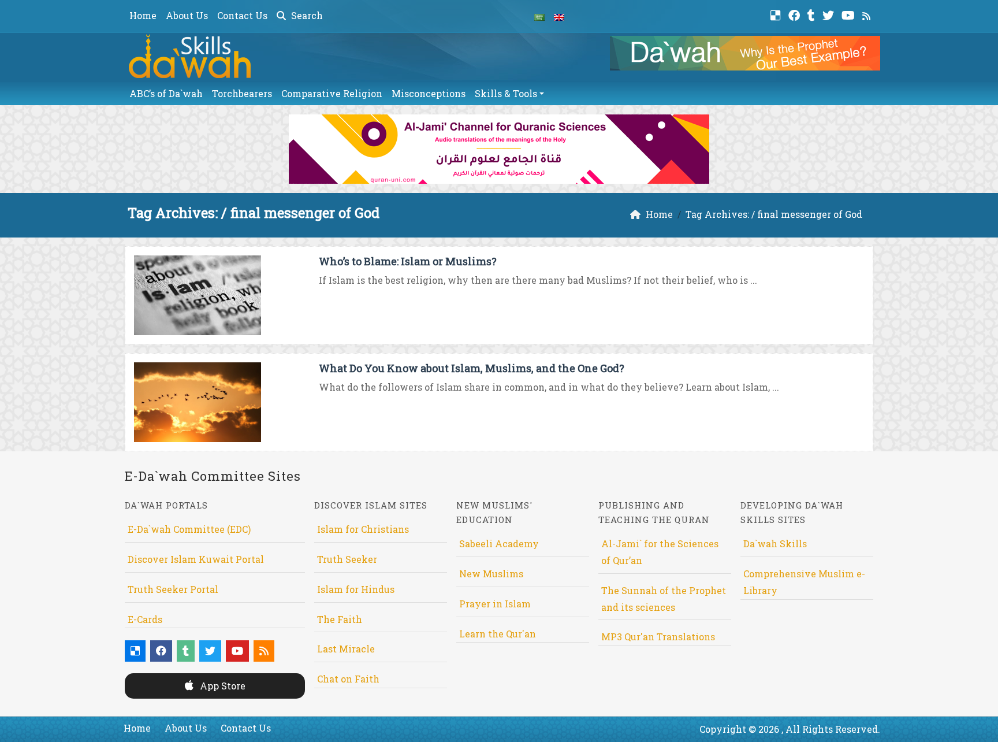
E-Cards (145, 619)
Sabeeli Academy (499, 543)
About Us (187, 15)
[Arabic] (539, 16)
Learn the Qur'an (497, 634)
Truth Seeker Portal (173, 589)
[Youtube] (849, 14)
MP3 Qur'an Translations (658, 636)
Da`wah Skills (775, 543)
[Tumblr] (812, 14)
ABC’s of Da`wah (166, 93)
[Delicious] (777, 14)
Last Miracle (346, 649)
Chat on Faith (348, 679)
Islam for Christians (363, 529)
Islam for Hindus (355, 589)
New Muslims (491, 573)
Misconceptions (429, 93)
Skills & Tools (506, 93)
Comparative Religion (331, 93)
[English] (559, 16)
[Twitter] (829, 14)
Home (143, 15)
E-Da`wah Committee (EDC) (189, 529)
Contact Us (242, 15)
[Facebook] (795, 14)
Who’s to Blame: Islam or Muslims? (408, 261)
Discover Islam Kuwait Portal (196, 559)
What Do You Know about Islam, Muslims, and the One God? (471, 368)
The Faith (339, 619)
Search (306, 15)
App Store (221, 686)
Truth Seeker (347, 559)
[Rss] (867, 14)
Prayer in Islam (495, 604)
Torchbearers (242, 93)
